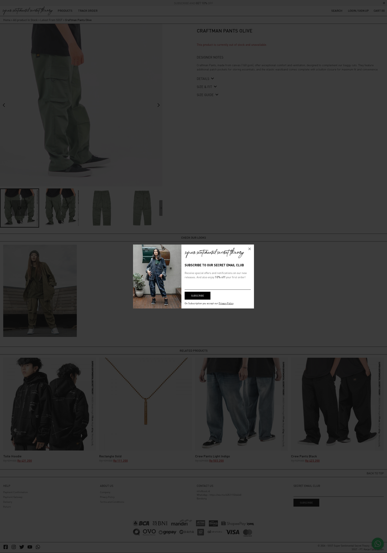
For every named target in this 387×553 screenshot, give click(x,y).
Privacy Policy (226, 303)
